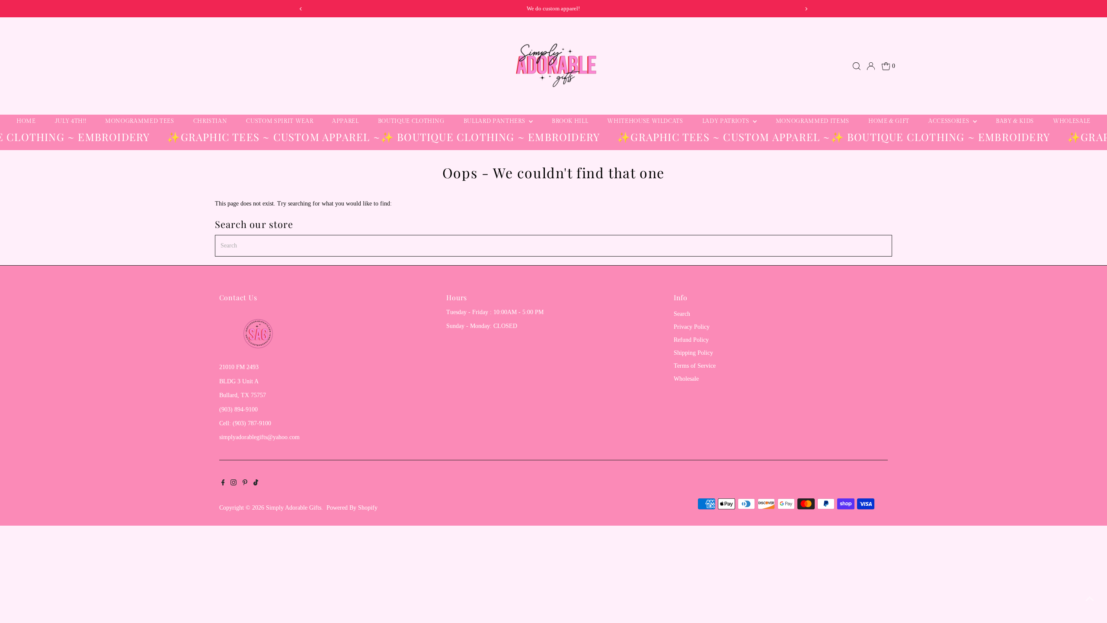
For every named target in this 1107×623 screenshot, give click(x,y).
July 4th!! (70, 121)
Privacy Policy (692, 327)
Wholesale (1072, 121)
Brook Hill (570, 121)
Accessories (949, 121)
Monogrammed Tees (139, 121)
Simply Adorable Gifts (293, 507)
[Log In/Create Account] (871, 66)
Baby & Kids (1015, 121)
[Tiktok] (255, 483)
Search (682, 314)
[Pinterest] (245, 483)
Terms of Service (695, 366)
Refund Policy (691, 340)
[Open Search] (857, 66)
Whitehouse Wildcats (645, 121)
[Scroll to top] (1089, 599)
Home (26, 121)
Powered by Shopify (352, 507)
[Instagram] (233, 483)
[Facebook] (223, 483)
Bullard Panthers (495, 121)
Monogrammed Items (812, 121)
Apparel (345, 121)
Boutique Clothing (411, 121)
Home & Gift (888, 121)
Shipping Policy (693, 353)
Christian (210, 121)
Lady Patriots (726, 121)
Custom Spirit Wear (279, 121)
